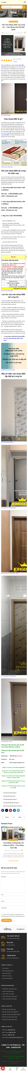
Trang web (3, 907)
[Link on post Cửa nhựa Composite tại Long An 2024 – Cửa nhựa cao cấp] (13, 833)
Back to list (13, 817)
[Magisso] (20, 929)
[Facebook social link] (2, 810)
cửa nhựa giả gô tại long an (10, 799)
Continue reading (13, 860)
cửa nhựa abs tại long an (9, 796)
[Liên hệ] (3, 1068)
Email (3, 901)
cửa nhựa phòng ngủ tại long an (11, 802)
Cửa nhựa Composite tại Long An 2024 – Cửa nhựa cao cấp (13, 845)
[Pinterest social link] (10, 810)
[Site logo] (15, 2)
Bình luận (4, 876)
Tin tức (15, 21)
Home (10, 15)
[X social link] (6, 810)
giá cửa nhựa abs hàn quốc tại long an (12, 806)
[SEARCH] (24, 7)
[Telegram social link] (18, 810)
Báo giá (16, 15)
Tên (2, 894)
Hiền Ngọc (11, 759)
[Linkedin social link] (14, 810)
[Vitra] (7, 929)
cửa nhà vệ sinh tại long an (9, 792)
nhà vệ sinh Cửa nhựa (9, 33)
